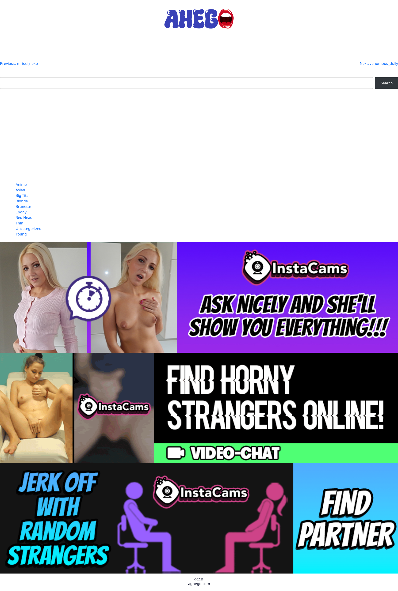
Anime (21, 184)
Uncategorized (28, 228)
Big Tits (22, 195)
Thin (19, 223)
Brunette (23, 206)
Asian (20, 189)
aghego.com (199, 583)
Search (6, 74)
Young (21, 234)
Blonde (22, 201)
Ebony (21, 212)
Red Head (24, 217)
